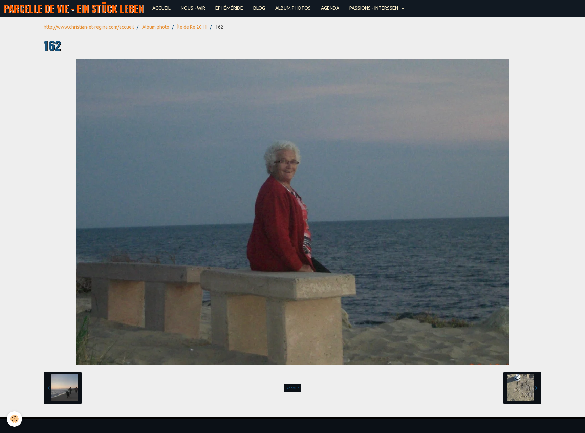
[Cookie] (14, 419)
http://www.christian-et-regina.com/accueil (89, 27)
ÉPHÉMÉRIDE (229, 8)
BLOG (259, 8)
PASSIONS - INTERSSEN (374, 8)
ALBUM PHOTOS (293, 8)
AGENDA (330, 8)
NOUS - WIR (193, 8)
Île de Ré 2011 (192, 27)
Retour (292, 388)
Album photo (155, 27)
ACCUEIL (161, 8)
